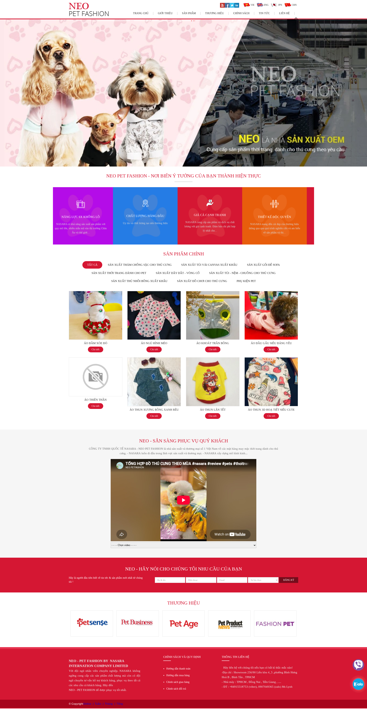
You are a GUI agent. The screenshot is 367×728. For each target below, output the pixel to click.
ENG (266, 5)
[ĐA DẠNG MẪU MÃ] (274, 201)
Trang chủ (141, 13)
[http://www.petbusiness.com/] (92, 612)
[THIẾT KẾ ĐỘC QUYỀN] (209, 201)
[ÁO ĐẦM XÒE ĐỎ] (95, 293)
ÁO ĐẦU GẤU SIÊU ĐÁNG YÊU (271, 343)
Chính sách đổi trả (176, 688)
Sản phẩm (189, 13)
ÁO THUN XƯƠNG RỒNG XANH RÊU (154, 409)
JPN (280, 5)
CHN (294, 5)
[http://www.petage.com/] (137, 612)
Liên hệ (284, 13)
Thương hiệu (214, 13)
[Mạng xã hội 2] (227, 4)
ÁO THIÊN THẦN (95, 399)
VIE (252, 5)
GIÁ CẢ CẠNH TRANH (144, 215)
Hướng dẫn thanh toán (178, 668)
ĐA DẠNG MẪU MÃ (274, 216)
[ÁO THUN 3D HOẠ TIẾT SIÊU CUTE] (271, 359)
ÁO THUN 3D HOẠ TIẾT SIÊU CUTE (271, 409)
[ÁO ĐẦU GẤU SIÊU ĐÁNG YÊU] (271, 293)
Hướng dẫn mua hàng (178, 675)
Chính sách (241, 13)
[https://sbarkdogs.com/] (183, 612)
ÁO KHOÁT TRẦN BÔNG (212, 343)
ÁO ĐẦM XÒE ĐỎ (95, 343)
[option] (80, 216)
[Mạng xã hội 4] (236, 4)
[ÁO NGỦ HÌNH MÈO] (154, 293)
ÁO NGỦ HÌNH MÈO (154, 343)
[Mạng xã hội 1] (222, 4)
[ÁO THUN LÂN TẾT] (212, 359)
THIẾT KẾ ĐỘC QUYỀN (209, 217)
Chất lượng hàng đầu (80, 216)
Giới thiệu (165, 13)
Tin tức (264, 13)
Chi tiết (95, 349)
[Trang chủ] (89, 4)
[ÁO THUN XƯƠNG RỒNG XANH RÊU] (154, 359)
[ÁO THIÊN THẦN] (95, 359)
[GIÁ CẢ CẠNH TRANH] (144, 201)
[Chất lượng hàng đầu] (80, 201)
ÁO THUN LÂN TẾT (213, 409)
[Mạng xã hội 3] (232, 4)
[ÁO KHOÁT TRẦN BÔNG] (212, 293)
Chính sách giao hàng (177, 682)
